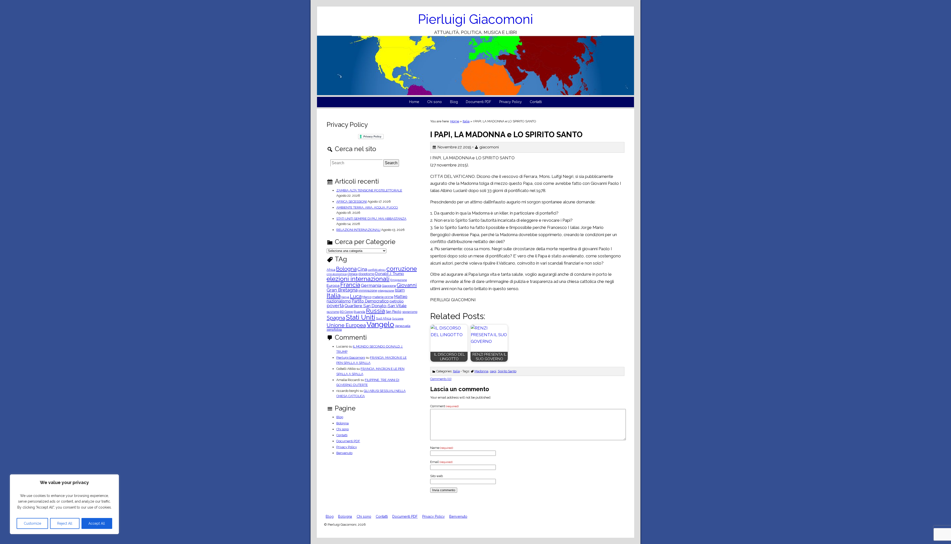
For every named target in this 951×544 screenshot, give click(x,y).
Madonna (481, 371)
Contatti (536, 102)
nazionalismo (339, 301)
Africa (331, 270)
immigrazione (367, 290)
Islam (400, 290)
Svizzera (397, 318)
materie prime (382, 297)
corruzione (401, 269)
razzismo (333, 311)
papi (493, 371)
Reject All (64, 523)
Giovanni (407, 285)
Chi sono (434, 102)
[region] (64, 504)
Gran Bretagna (342, 290)
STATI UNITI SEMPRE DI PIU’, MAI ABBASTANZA (371, 218)
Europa (333, 286)
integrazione (386, 290)
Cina (362, 269)
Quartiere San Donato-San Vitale (375, 306)
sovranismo (409, 311)
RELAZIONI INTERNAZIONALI (358, 230)
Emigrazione (398, 280)
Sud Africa (383, 318)
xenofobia (334, 329)
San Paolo (393, 311)
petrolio (397, 301)
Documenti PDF (478, 102)
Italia (466, 121)
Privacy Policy (510, 102)
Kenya (345, 297)
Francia (350, 285)
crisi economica (337, 274)
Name (441, 448)
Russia (375, 311)
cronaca (352, 273)
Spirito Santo (507, 371)
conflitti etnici (377, 270)
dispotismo (366, 274)
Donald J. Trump (389, 274)
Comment (444, 406)
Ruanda (359, 312)
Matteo (400, 297)
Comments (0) (440, 379)
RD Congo (346, 311)
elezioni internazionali (358, 279)
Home (414, 102)
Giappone (389, 286)
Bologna (346, 269)
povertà (335, 305)
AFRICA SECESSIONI (351, 201)
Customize (32, 523)
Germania (371, 285)
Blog (454, 102)
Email (441, 462)
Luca (356, 296)
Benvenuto (344, 453)
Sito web (436, 476)
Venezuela (402, 326)
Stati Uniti (360, 317)
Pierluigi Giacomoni (475, 19)
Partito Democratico (370, 301)
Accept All (96, 523)
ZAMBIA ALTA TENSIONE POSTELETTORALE (369, 190)
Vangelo (380, 324)
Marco (366, 297)
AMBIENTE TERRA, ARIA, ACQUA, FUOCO (367, 207)
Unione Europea (346, 325)
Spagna (336, 317)
